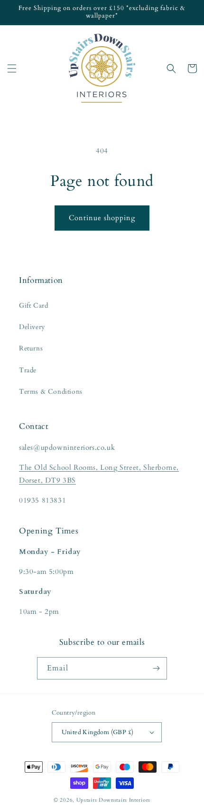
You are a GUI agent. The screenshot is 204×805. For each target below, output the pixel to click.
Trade (28, 370)
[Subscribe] (156, 668)
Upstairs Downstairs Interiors (113, 800)
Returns (31, 348)
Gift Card (33, 305)
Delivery (32, 326)
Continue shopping (102, 218)
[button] (11, 68)
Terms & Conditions (51, 391)
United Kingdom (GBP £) (98, 732)
